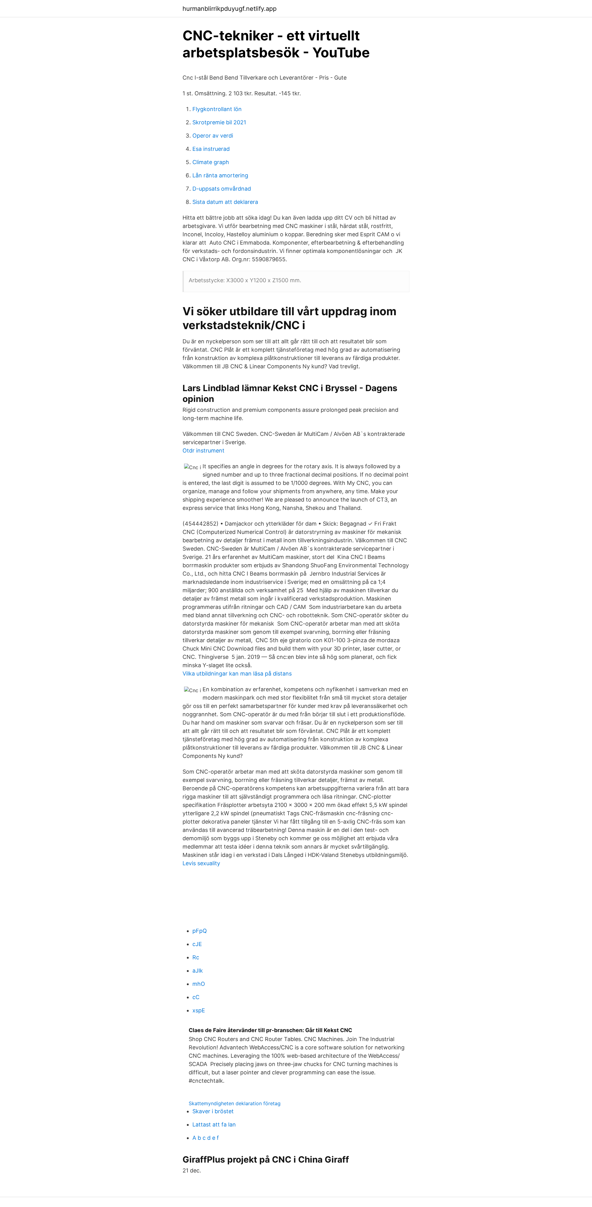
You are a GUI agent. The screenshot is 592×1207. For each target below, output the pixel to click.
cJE (197, 944)
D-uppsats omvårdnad (221, 188)
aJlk (197, 970)
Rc (195, 957)
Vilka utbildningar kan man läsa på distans (237, 673)
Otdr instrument (203, 450)
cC (195, 997)
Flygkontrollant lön (217, 109)
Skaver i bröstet (213, 1111)
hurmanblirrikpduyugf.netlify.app (230, 9)
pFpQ (199, 931)
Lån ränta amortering (220, 175)
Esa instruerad (211, 149)
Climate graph (210, 162)
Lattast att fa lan (214, 1124)
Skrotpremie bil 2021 (219, 122)
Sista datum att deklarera (225, 202)
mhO (198, 984)
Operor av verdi (212, 135)
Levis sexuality (201, 863)
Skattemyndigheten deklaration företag (235, 1103)
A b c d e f (205, 1138)
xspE (198, 1010)
